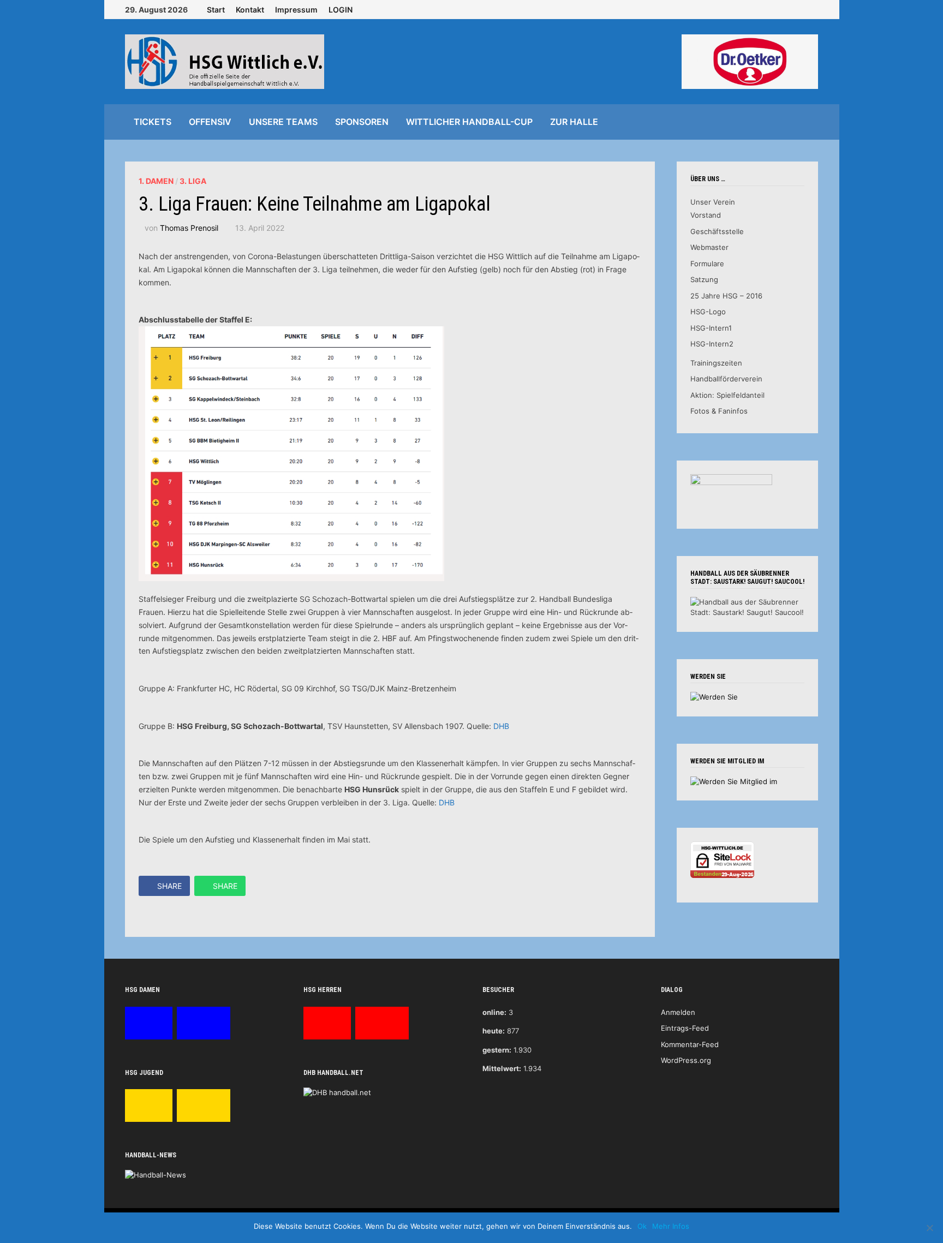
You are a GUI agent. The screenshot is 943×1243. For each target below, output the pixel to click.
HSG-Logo (708, 311)
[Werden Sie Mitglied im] (733, 780)
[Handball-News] (155, 1174)
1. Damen (156, 181)
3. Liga (193, 181)
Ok (642, 1226)
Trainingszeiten (716, 362)
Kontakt (250, 9)
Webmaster (709, 247)
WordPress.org (686, 1060)
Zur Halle (574, 121)
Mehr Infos (670, 1226)
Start (216, 9)
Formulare (707, 263)
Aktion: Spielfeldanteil (727, 395)
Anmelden (678, 1012)
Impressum (296, 9)
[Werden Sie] (714, 696)
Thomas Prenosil (189, 227)
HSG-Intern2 (711, 343)
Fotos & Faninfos (719, 411)
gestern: (496, 1049)
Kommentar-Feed (690, 1044)
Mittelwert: (501, 1068)
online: (494, 1012)
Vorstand (705, 215)
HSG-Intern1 (711, 328)
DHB (501, 726)
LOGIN (341, 9)
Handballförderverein (726, 378)
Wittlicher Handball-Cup (469, 121)
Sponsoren (362, 121)
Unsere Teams (283, 121)
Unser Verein (712, 202)
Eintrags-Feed (685, 1028)
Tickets (152, 121)
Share (169, 886)
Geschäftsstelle (717, 231)
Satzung (704, 279)
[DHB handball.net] (337, 1091)
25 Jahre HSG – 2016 (726, 295)
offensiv (210, 121)
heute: (493, 1030)
